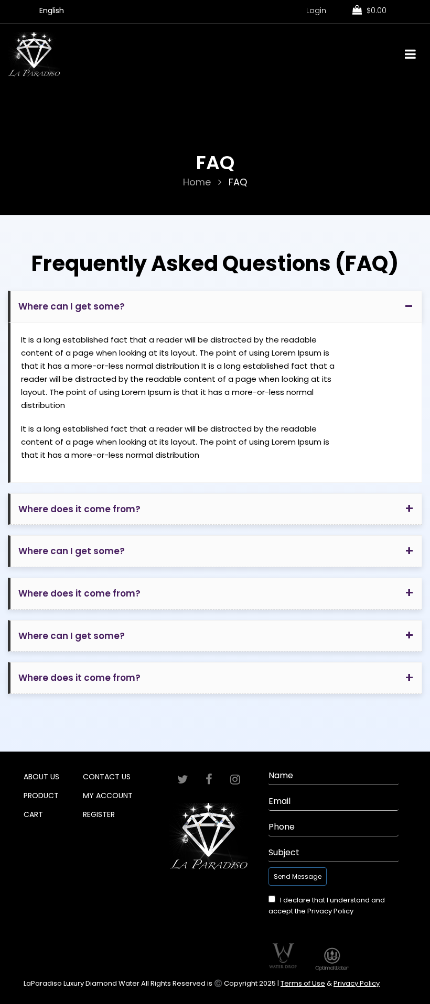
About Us (41, 776)
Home (197, 182)
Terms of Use (303, 983)
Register (99, 814)
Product (41, 795)
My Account (108, 795)
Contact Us (107, 776)
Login (316, 10)
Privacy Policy (330, 911)
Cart (33, 814)
